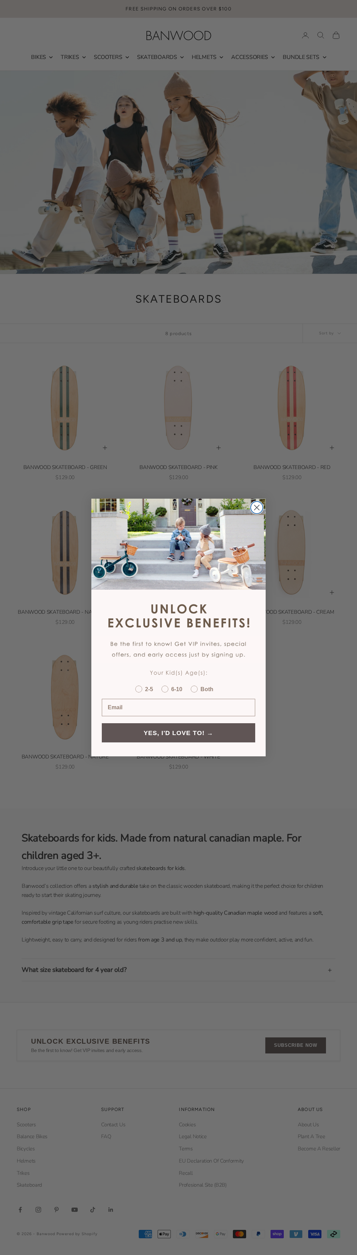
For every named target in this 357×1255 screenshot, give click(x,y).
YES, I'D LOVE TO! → (178, 732)
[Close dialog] (257, 507)
